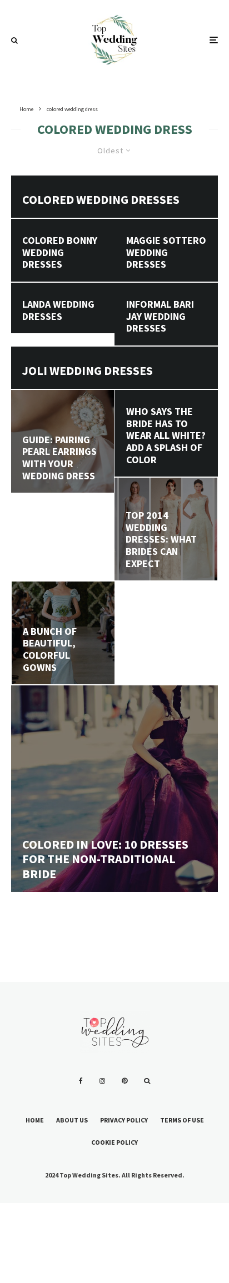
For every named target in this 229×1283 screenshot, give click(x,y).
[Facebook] (81, 1080)
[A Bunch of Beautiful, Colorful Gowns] (63, 633)
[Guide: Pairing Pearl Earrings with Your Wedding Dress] (62, 441)
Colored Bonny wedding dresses (59, 252)
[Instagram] (102, 1080)
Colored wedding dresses (101, 199)
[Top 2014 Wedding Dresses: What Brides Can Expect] (165, 529)
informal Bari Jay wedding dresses (160, 316)
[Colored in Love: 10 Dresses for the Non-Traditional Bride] (114, 788)
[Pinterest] (124, 1080)
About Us (72, 1120)
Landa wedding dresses (58, 310)
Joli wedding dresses (87, 370)
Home (35, 1120)
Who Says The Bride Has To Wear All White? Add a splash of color (166, 435)
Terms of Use (182, 1120)
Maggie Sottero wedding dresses (166, 252)
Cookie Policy (114, 1142)
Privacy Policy (124, 1120)
